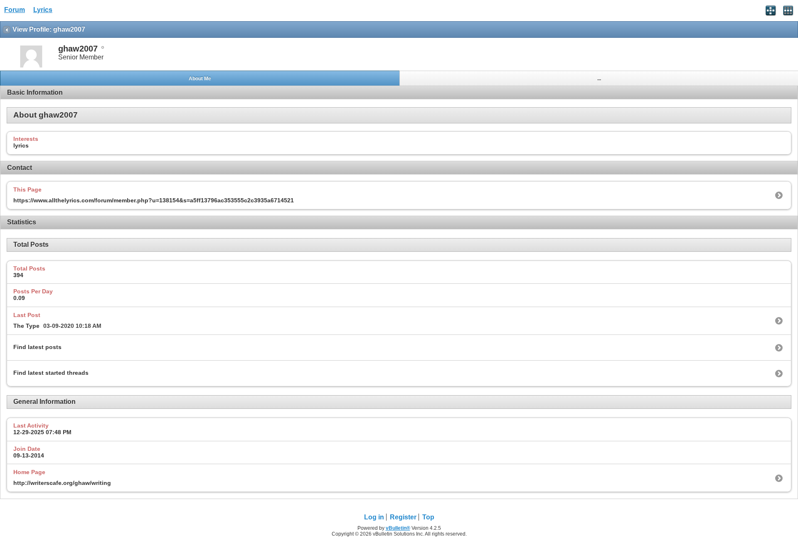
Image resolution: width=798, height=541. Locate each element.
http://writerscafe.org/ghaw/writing (62, 483)
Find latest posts (37, 347)
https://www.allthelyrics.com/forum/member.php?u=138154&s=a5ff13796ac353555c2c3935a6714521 (153, 200)
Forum (14, 9)
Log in (374, 517)
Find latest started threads (51, 372)
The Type (26, 325)
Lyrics (42, 9)
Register (403, 517)
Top (428, 517)
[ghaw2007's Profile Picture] (31, 66)
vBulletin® (398, 528)
